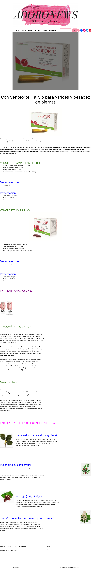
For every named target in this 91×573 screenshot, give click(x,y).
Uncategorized (22, 546)
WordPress (75, 567)
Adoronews (16, 567)
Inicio (17, 30)
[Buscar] (74, 30)
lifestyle (49, 549)
